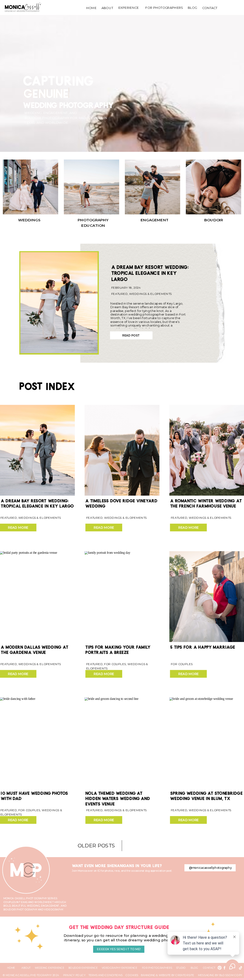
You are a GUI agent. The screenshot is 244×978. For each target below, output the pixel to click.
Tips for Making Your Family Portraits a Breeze (117, 648)
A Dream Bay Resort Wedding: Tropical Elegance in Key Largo (150, 272)
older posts (96, 845)
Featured (119, 294)
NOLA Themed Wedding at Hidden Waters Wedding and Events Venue (117, 797)
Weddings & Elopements (150, 294)
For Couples (115, 664)
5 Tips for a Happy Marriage (202, 645)
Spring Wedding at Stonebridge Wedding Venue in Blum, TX (206, 795)
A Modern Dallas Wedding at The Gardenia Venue (34, 648)
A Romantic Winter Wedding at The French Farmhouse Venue (206, 502)
